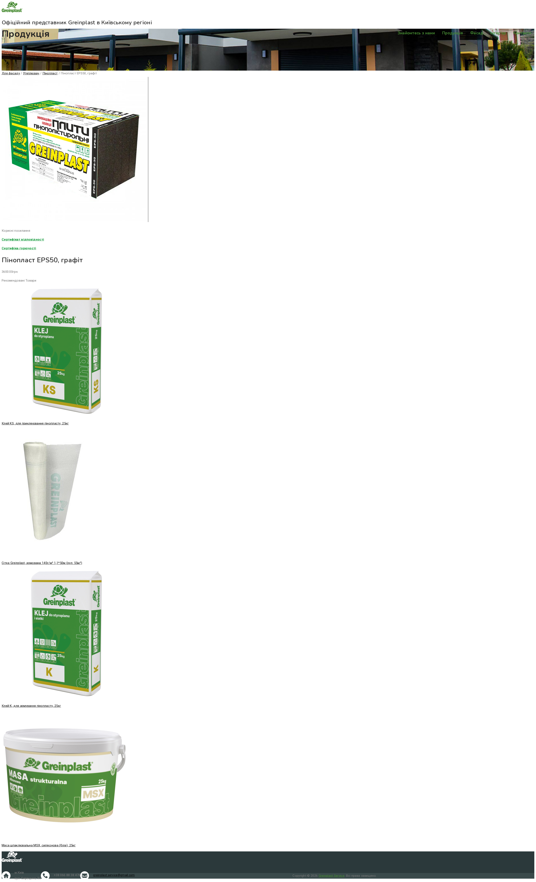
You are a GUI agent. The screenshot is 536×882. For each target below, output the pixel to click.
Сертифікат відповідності (23, 239)
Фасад (476, 33)
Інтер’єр (498, 33)
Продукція (452, 33)
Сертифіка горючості (19, 248)
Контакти (522, 33)
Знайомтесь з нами (416, 33)
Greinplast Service (331, 876)
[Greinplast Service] (268, 8)
